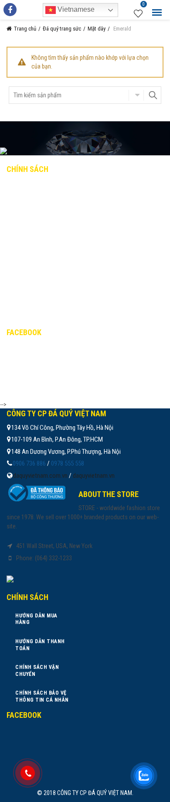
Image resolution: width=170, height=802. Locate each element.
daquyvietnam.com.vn (40, 476)
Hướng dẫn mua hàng (44, 188)
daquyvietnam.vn (94, 476)
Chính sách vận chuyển (48, 226)
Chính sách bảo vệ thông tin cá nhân (68, 245)
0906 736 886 (29, 463)
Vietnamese (75, 9)
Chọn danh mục (136, 95)
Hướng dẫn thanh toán (48, 207)
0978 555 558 (67, 463)
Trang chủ (25, 28)
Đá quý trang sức (62, 28)
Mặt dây (96, 28)
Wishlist (144, 5)
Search (152, 95)
